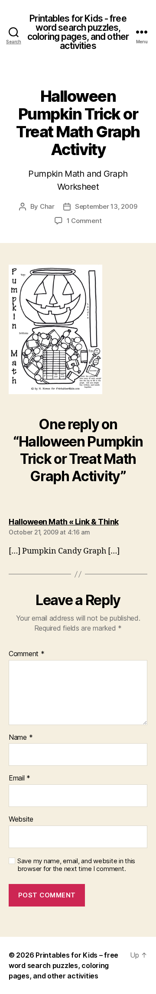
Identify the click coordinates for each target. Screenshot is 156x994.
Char (47, 206)
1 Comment (84, 221)
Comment (27, 654)
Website (21, 819)
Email (19, 778)
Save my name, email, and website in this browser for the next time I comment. (76, 865)
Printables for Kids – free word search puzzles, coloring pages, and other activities (63, 965)
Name (20, 737)
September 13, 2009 (106, 206)
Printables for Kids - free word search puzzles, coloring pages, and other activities (78, 32)
